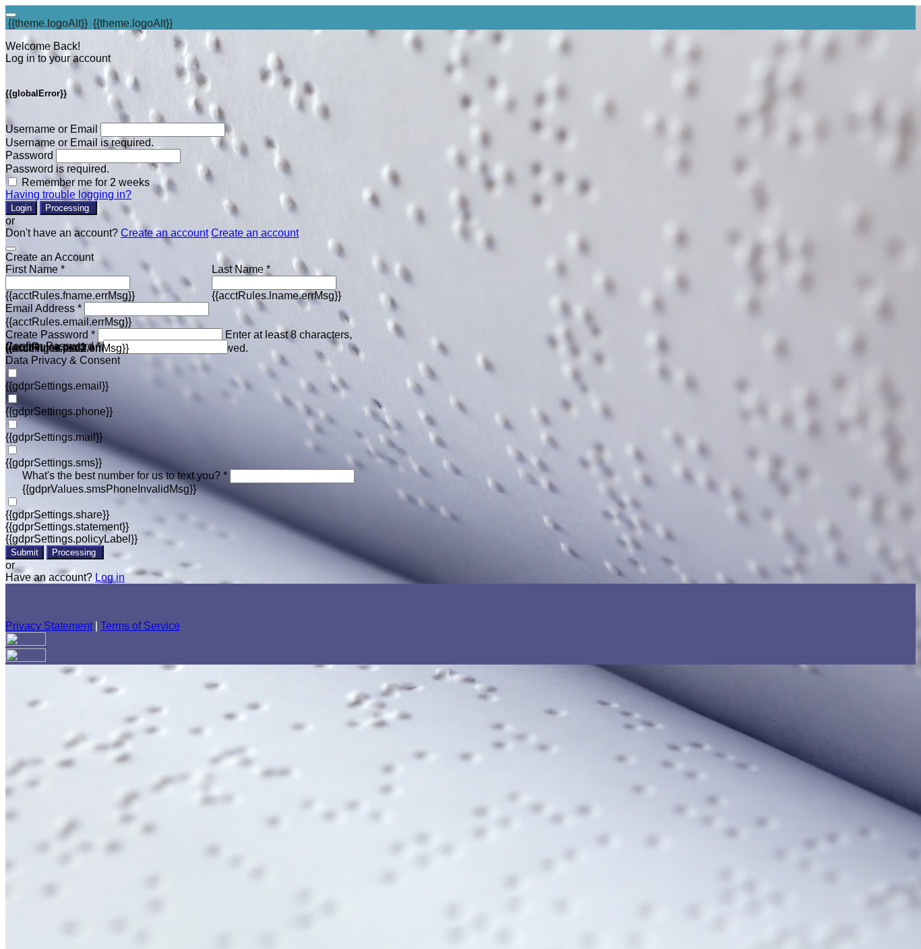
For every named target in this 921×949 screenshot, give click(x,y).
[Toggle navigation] (10, 15)
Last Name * (241, 269)
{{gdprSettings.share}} (57, 514)
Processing (68, 208)
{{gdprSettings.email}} (57, 386)
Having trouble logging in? (68, 194)
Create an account (164, 233)
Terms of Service (140, 626)
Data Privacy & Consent (62, 360)
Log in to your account (58, 58)
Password (29, 155)
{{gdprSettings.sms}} (53, 462)
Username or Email (51, 129)
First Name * (35, 269)
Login (21, 208)
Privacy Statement (48, 626)
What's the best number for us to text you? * (124, 475)
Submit (24, 552)
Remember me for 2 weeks (86, 182)
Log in (110, 577)
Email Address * (43, 308)
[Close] (10, 249)
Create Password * (50, 334)
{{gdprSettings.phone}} (59, 411)
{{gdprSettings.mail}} (53, 437)
